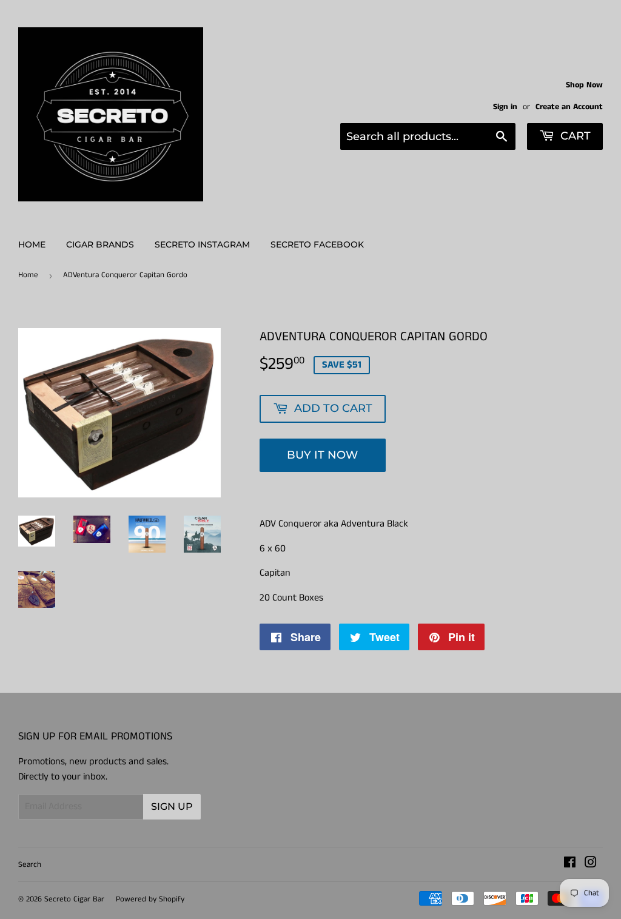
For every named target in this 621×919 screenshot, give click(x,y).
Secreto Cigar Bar (74, 899)
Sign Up (172, 806)
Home (31, 244)
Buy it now (322, 455)
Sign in (505, 107)
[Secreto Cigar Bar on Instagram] (591, 864)
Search (29, 864)
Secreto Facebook (317, 244)
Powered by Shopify (150, 899)
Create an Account (569, 107)
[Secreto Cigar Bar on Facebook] (569, 864)
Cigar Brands (100, 244)
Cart (574, 136)
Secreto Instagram (202, 244)
